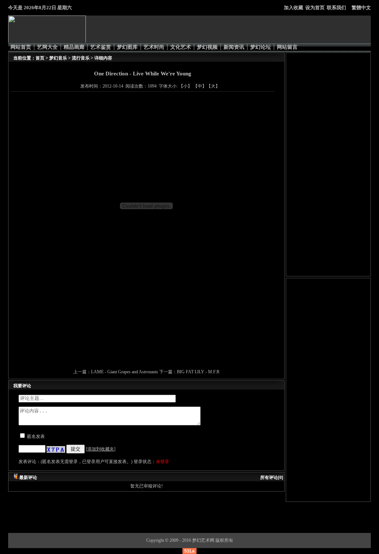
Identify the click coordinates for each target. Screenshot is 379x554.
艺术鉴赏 (100, 47)
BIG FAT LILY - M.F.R (198, 371)
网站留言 (287, 47)
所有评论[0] (271, 477)
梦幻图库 (127, 47)
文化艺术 (180, 47)
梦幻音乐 (58, 58)
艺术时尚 (154, 47)
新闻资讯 (234, 47)
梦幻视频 (207, 47)
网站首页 (20, 47)
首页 (40, 58)
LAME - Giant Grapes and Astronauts (125, 371)
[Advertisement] (145, 338)
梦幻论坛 (260, 47)
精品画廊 (74, 47)
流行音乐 (81, 58)
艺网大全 (47, 47)
